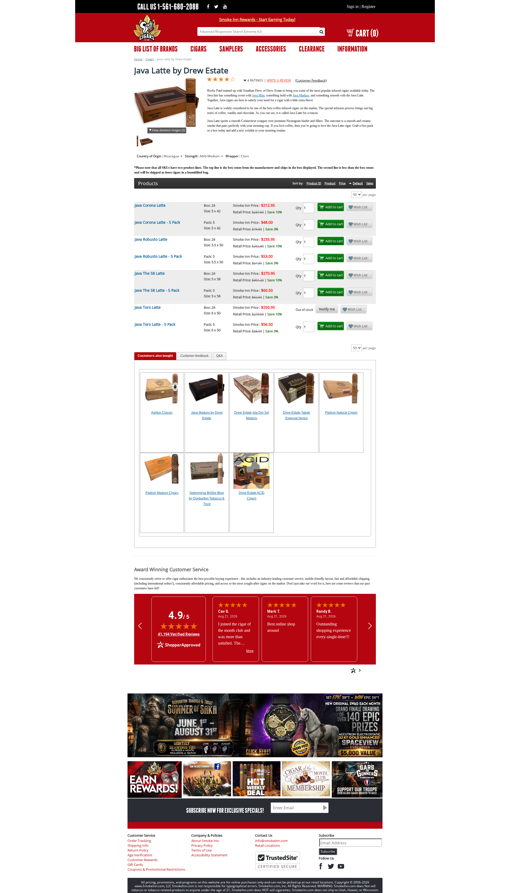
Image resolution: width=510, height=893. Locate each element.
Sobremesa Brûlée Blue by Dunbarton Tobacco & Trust (206, 498)
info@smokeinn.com (271, 841)
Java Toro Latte (148, 307)
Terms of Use (201, 850)
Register (368, 6)
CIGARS (198, 49)
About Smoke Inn (205, 841)
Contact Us (263, 835)
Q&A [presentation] (219, 356)
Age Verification (140, 855)
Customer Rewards (143, 860)
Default (358, 183)
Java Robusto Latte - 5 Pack (158, 256)
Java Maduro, (301, 95)
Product (330, 183)
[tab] (155, 356)
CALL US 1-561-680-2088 (168, 6)
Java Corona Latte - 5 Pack (157, 222)
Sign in (353, 6)
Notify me (327, 309)
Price (342, 183)
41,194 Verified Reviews (179, 634)
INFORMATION (352, 49)
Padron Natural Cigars (341, 412)
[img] (178, 626)
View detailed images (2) (168, 130)
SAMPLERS (231, 49)
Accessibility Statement (209, 855)
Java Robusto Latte (151, 239)
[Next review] (370, 626)
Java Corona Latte (150, 205)
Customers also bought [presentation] (155, 356)
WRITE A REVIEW (279, 80)
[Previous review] (140, 626)
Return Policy (138, 850)
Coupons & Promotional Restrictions (156, 869)
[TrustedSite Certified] (277, 861)
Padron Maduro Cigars (162, 493)
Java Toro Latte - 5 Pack (155, 324)
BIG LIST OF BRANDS (156, 49)
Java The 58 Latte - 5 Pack (157, 290)
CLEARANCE (312, 49)
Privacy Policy (202, 845)
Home (138, 59)
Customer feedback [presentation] (194, 356)
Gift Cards (135, 864)
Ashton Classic (162, 412)
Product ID (314, 183)
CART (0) (367, 33)
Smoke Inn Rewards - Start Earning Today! (257, 19)
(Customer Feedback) (311, 80)
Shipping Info (138, 845)
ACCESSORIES (271, 49)
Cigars (150, 59)
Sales (369, 183)
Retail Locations (267, 845)
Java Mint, (258, 95)
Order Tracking (139, 841)
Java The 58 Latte (150, 273)
